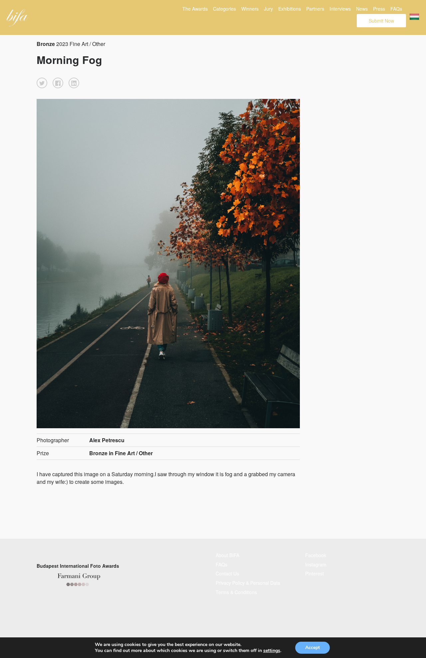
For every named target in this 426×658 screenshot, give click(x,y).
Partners (315, 8)
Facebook (315, 555)
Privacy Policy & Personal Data (248, 582)
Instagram (315, 564)
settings (271, 651)
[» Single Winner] (17, 17)
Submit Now (381, 20)
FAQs (396, 8)
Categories (224, 8)
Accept (312, 647)
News (362, 8)
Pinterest (314, 573)
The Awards (195, 8)
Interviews (340, 8)
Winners (250, 8)
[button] (42, 83)
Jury (268, 8)
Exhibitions (289, 8)
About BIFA (227, 555)
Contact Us (227, 573)
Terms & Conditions (236, 592)
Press (379, 8)
